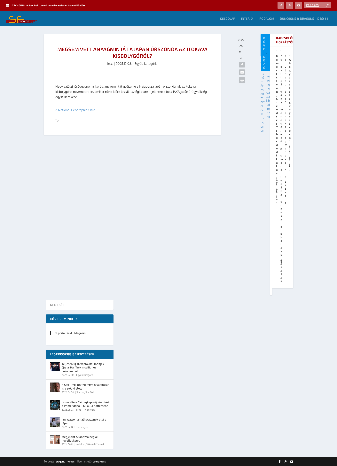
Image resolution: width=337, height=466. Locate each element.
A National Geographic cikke (75, 110)
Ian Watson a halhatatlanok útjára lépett (84, 421)
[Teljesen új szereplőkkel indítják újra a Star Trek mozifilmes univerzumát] (55, 366)
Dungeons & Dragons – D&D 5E (304, 18)
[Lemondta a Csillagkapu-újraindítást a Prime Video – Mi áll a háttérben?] (55, 405)
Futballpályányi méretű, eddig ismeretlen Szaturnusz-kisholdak (281, 155)
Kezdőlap (227, 18)
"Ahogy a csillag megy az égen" (290, 98)
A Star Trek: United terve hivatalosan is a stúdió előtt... (56, 5)
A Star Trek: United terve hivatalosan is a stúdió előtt (85, 386)
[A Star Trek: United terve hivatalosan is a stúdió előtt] (55, 387)
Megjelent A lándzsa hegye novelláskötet (80, 438)
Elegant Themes (65, 461)
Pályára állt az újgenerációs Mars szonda (286, 116)
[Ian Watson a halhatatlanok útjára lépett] (55, 422)
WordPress (99, 461)
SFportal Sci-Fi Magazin (70, 333)
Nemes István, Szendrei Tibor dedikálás (277, 114)
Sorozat (80, 392)
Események (82, 427)
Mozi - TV (81, 409)
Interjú (247, 18)
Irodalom (266, 18)
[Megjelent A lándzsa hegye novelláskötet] (55, 439)
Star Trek (90, 392)
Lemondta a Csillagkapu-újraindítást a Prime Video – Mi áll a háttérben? (85, 403)
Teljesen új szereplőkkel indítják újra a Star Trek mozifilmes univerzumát (83, 367)
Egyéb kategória (146, 64)
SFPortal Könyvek (95, 444)
